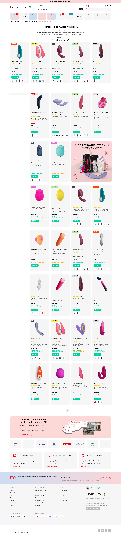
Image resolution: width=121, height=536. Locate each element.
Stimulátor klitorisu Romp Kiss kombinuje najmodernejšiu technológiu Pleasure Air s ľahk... (38, 254)
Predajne (63, 495)
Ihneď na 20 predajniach (57, 306)
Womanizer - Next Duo (58, 61)
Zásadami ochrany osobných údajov (78, 480)
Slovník (12, 500)
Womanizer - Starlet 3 (17, 61)
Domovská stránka (14, 21)
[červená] (77, 80)
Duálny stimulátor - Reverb (80, 338)
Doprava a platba (39, 495)
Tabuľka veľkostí (14, 502)
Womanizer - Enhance (100, 338)
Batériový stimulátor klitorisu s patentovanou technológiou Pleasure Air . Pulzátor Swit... (39, 388)
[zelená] (43, 80)
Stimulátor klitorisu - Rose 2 (38, 205)
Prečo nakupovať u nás (40, 490)
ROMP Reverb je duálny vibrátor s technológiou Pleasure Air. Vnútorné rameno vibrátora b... (81, 344)
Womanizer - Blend (99, 383)
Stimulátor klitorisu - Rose (59, 383)
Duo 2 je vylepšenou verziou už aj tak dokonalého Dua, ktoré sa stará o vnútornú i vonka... (60, 118)
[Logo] (21, 8)
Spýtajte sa (12, 505)
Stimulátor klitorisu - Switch (38, 383)
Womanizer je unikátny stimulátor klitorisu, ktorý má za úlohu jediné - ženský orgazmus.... (19, 67)
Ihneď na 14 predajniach (36, 173)
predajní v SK (92, 5)
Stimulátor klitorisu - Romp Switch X (59, 250)
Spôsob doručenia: (92, 9)
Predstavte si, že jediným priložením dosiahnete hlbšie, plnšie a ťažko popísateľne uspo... (60, 67)
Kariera (62, 502)
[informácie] (19, 53)
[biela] (87, 135)
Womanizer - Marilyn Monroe (39, 294)
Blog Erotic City (64, 490)
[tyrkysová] (12, 80)
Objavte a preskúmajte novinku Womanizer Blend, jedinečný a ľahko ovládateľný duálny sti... (102, 388)
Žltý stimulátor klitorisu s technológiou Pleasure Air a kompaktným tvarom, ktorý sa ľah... (59, 210)
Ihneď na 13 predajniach (98, 74)
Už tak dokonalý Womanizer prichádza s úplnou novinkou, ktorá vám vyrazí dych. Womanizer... (39, 344)
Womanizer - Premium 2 (79, 112)
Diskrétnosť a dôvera (40, 500)
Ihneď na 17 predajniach (99, 306)
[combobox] (59, 9)
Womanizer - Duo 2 (57, 112)
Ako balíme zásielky (40, 492)
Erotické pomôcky (25, 21)
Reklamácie (38, 505)
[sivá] (16, 80)
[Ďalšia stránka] (74, 410)
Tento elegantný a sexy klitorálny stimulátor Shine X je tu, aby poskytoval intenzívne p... (59, 299)
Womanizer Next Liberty (38, 160)
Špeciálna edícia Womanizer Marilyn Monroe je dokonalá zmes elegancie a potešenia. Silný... (39, 299)
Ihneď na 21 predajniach (37, 74)
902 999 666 (45, 5)
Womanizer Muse (77, 383)
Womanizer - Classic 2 (99, 61)
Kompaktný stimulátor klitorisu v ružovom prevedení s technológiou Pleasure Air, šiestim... (39, 208)
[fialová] (26, 80)
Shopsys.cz (24, 532)
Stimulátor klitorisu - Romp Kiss (38, 250)
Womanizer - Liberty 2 (38, 61)
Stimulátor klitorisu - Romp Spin (101, 113)
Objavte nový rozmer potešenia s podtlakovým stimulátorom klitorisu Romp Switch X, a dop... (60, 254)
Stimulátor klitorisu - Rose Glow (59, 161)
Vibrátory (34, 21)
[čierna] (60, 80)
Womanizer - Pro (98, 249)
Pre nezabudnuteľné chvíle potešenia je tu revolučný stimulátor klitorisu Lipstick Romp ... (102, 299)
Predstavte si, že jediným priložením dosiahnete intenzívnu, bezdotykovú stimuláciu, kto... (102, 253)
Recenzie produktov (15, 497)
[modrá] (19, 80)
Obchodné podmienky (40, 502)
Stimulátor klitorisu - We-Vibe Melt (39, 113)
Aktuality (63, 492)
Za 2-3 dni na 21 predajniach (58, 173)
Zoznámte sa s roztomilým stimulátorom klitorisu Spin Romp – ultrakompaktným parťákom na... (101, 117)
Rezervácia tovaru (39, 497)
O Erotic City (64, 500)
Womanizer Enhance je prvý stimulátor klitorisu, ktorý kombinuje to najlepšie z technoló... (101, 344)
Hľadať (81, 9)
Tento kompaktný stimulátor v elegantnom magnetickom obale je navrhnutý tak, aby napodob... (39, 164)
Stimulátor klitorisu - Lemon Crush (59, 206)
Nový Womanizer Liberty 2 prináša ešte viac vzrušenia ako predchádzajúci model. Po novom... (39, 67)
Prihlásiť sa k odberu (105, 477)
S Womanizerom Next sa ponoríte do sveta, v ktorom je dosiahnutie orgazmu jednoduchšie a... (80, 67)
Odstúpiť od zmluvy (92, 508)
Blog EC (109, 5)
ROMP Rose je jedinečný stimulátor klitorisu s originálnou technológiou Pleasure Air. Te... (60, 388)
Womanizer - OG (36, 338)
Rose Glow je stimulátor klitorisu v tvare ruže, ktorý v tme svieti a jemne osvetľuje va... (60, 166)
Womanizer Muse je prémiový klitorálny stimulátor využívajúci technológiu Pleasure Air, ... (80, 386)
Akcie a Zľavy (13, 492)
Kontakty (63, 497)
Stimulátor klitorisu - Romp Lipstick (101, 295)
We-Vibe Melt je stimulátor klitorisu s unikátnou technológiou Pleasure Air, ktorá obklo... (39, 119)
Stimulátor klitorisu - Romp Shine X (59, 295)
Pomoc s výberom (14, 495)
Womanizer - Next (78, 61)
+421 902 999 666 (96, 487)
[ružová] (22, 80)
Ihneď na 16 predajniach (16, 74)
